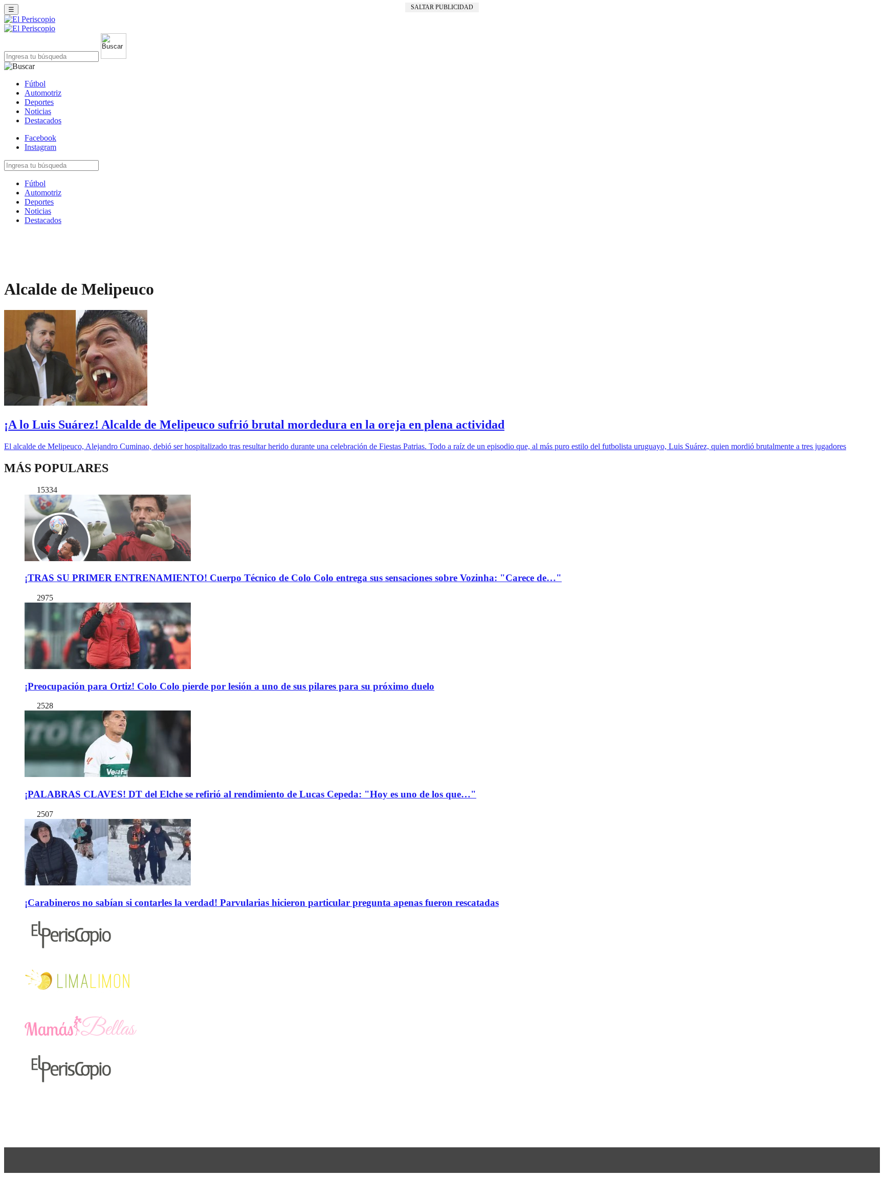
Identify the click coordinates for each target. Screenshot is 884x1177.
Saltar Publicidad (442, 7)
